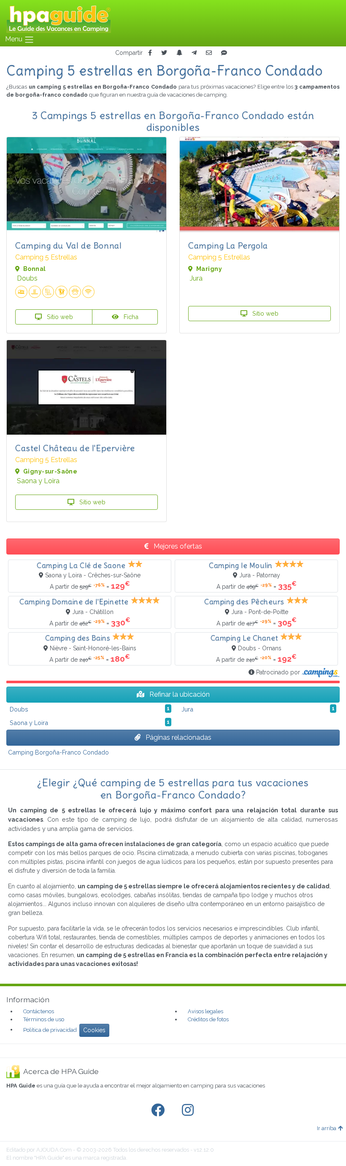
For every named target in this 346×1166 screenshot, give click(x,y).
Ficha (130, 316)
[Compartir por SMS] (224, 53)
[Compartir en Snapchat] (179, 53)
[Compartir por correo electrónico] (209, 53)
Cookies (94, 1030)
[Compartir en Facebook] (150, 53)
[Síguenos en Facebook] (159, 1110)
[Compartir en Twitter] (164, 53)
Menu (14, 39)
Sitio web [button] (59, 316)
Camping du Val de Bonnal (68, 245)
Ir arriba (326, 1128)
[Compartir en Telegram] (194, 53)
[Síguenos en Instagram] (189, 1110)
